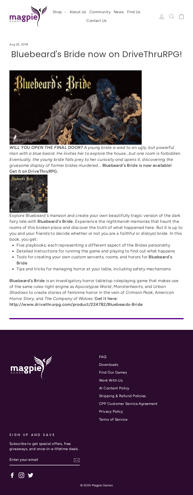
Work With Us (111, 380)
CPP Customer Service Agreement (128, 403)
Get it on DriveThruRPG (33, 171)
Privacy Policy (111, 411)
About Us (78, 12)
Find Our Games (113, 372)
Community (99, 12)
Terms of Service (113, 419)
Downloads (108, 364)
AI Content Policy (114, 388)
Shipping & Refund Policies (122, 396)
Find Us (133, 12)
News (119, 12)
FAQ (102, 357)
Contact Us (96, 20)
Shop (58, 12)
